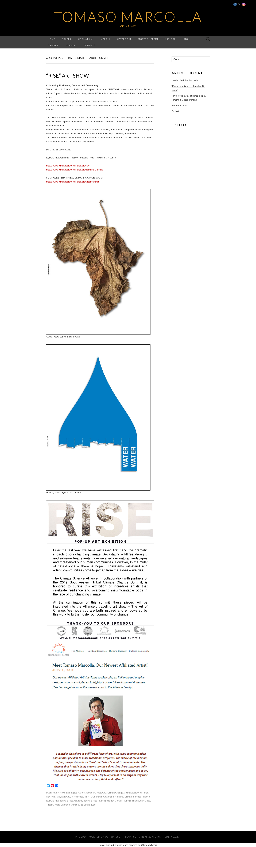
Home (51, 39)
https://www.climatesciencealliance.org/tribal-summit (72, 181)
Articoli (171, 39)
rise (148, 800)
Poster (66, 39)
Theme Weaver (171, 837)
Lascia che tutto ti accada (185, 80)
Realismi (71, 45)
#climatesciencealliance (136, 792)
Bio (186, 39)
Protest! (176, 111)
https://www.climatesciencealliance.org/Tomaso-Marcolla (74, 169)
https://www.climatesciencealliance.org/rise (68, 165)
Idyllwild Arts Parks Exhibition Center (102, 800)
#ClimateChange (114, 792)
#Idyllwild (50, 796)
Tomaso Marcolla (128, 16)
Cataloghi (124, 39)
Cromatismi (86, 39)
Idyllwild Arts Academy (71, 800)
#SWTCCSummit (93, 796)
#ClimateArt (99, 792)
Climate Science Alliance (137, 796)
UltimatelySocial (149, 845)
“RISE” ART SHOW (67, 75)
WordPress (112, 837)
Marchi (105, 39)
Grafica (53, 45)
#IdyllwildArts (63, 796)
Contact (89, 45)
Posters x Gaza (179, 105)
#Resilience (77, 796)
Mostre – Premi (148, 39)
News (62, 792)
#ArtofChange (85, 792)
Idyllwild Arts (52, 800)
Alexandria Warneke (113, 796)
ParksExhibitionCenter (134, 800)
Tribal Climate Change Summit (61, 804)
